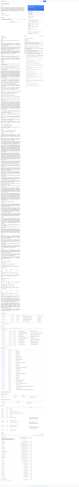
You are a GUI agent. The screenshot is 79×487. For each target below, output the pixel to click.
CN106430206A (3, 367)
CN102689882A (3, 362)
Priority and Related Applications (35, 32)
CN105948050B (3, 331)
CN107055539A (3, 342)
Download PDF (31, 9)
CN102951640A (3, 316)
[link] (5, 15)
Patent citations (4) (32, 31)
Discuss (39, 33)
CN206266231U (3, 383)
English (33, 11)
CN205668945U (3, 359)
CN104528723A (3, 378)
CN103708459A (3, 319)
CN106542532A (3, 337)
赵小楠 (30, 13)
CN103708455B (3, 351)
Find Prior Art (36, 9)
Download (38, 434)
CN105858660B (3, 357)
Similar (40, 9)
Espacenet (33, 33)
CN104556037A (3, 365)
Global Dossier (36, 33)
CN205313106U (3, 321)
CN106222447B (3, 389)
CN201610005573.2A (3, 397)
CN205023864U (3, 381)
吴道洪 (32, 13)
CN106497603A (3, 339)
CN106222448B (3, 386)
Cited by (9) (35, 31)
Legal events (38, 31)
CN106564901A (3, 334)
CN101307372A (3, 373)
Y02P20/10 (3, 15)
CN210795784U (3, 370)
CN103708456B (3, 354)
